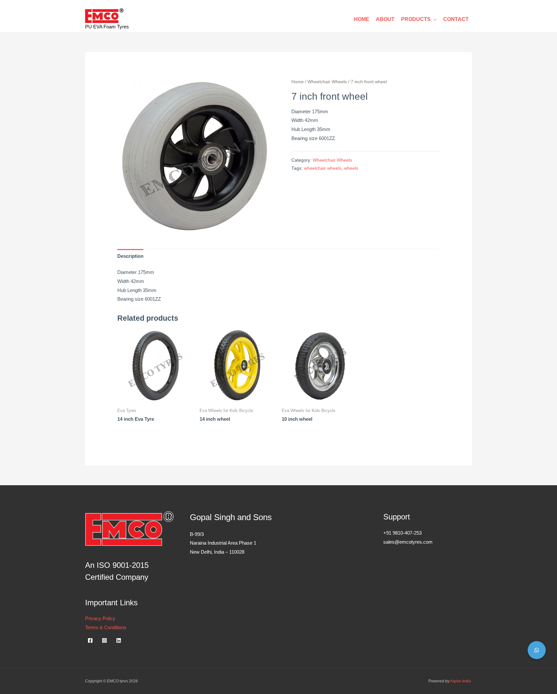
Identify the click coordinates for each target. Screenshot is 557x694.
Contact (456, 19)
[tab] (130, 256)
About (385, 19)
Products (416, 19)
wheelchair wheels (322, 168)
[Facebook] (90, 640)
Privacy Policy (100, 618)
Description (130, 256)
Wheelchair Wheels (327, 81)
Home (361, 19)
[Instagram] (104, 640)
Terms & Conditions (105, 627)
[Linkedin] (118, 640)
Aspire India (461, 681)
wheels (351, 168)
